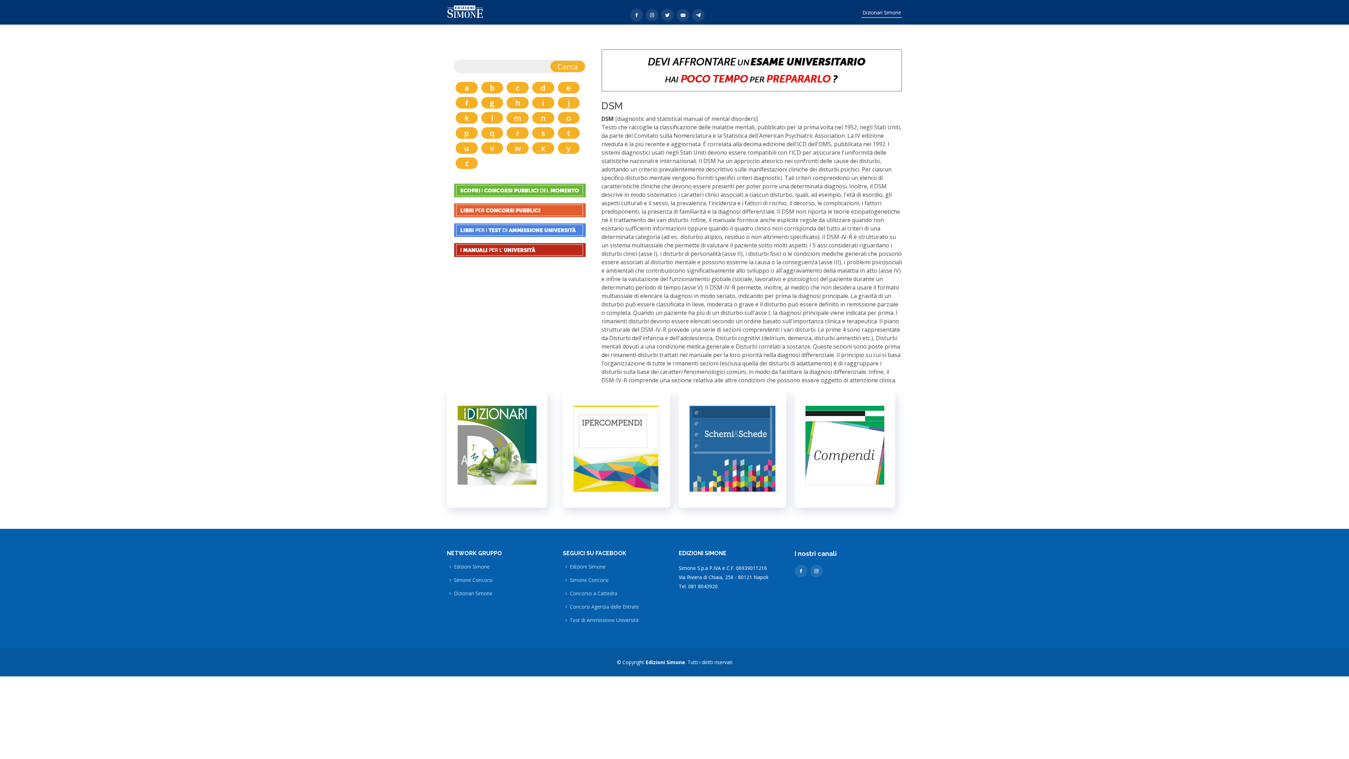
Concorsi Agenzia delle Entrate (604, 606)
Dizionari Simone (881, 12)
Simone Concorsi (473, 580)
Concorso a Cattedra (593, 593)
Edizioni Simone (472, 566)
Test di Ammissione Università (604, 620)
